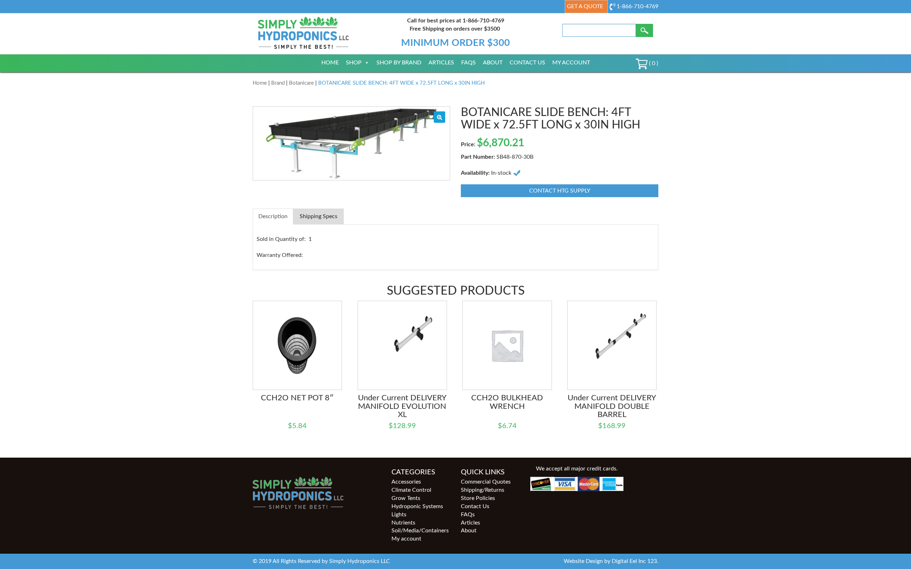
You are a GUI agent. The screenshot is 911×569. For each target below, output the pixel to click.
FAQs (468, 62)
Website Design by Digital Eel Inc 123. (611, 561)
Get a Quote (585, 6)
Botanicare (301, 83)
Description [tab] (273, 216)
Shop (354, 62)
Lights (398, 514)
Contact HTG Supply (559, 191)
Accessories (406, 482)
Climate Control (411, 490)
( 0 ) (653, 63)
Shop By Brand (398, 62)
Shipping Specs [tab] (318, 216)
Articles (441, 62)
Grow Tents (405, 498)
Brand (278, 83)
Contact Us (527, 62)
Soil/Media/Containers (420, 530)
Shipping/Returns (482, 490)
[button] (439, 117)
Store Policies (478, 498)
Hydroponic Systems (417, 506)
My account (571, 62)
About (492, 62)
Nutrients (403, 523)
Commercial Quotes (486, 482)
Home (330, 62)
